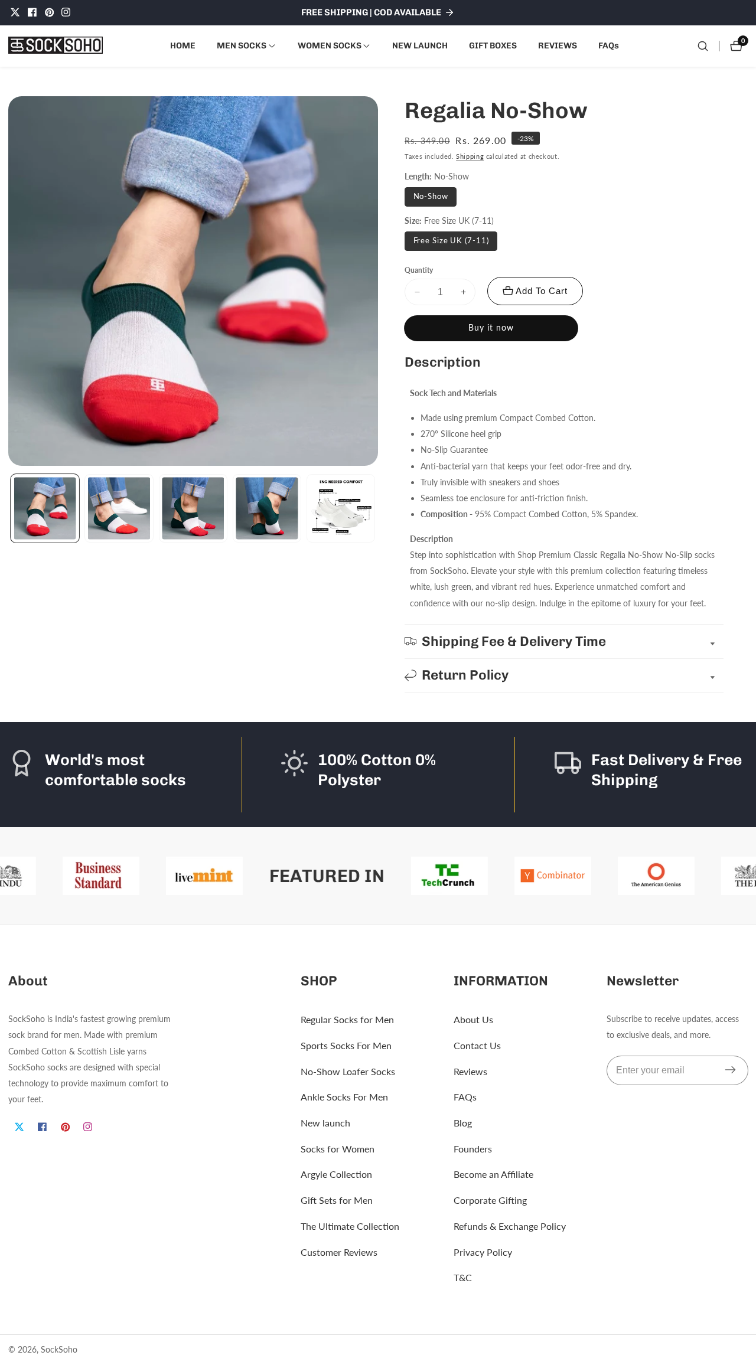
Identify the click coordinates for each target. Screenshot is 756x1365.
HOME (182, 45)
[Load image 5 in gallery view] (341, 508)
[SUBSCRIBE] (730, 1070)
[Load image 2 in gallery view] (118, 508)
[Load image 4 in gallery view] (267, 508)
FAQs (608, 45)
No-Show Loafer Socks (348, 1071)
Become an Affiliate (493, 1174)
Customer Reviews (339, 1252)
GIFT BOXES (493, 45)
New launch (325, 1122)
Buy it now (491, 327)
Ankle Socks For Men (344, 1097)
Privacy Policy (483, 1252)
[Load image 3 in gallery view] (193, 508)
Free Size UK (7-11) (451, 240)
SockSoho (59, 1350)
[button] (241, 46)
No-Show (430, 196)
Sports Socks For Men (346, 1045)
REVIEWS (557, 45)
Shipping (470, 156)
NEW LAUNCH (420, 45)
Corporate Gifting (490, 1200)
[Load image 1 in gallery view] (45, 508)
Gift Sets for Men (337, 1200)
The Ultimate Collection (350, 1226)
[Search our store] (703, 46)
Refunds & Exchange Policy (510, 1226)
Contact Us (477, 1045)
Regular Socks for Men (347, 1019)
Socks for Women (337, 1148)
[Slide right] (375, 509)
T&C (463, 1278)
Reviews (470, 1071)
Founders (473, 1148)
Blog (463, 1122)
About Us (473, 1019)
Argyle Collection (336, 1174)
